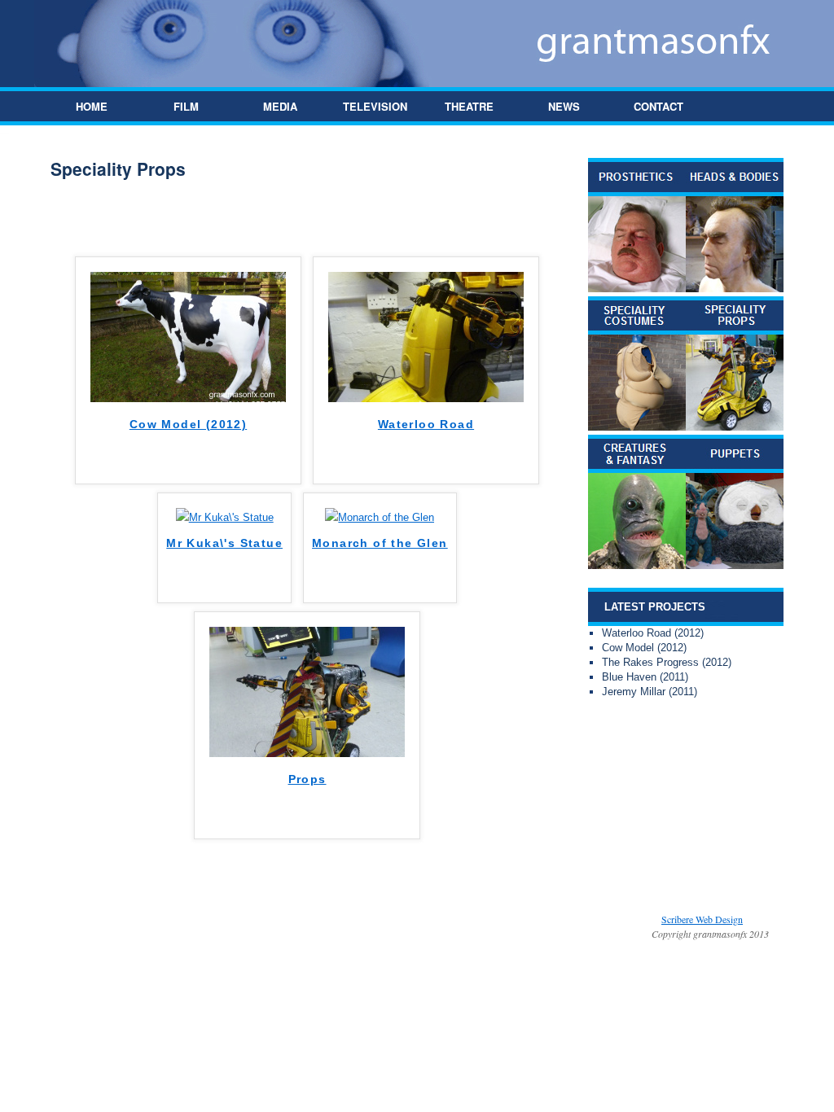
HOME (92, 106)
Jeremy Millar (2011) (649, 691)
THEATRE (469, 106)
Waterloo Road (426, 424)
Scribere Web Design (702, 919)
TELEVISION (375, 106)
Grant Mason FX (282, 919)
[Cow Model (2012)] (188, 398)
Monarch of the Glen (380, 542)
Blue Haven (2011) (645, 677)
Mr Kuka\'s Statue (224, 542)
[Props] (307, 753)
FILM (186, 106)
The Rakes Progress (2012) (666, 662)
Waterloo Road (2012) (653, 633)
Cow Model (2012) (188, 424)
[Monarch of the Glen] (379, 517)
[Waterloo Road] (426, 398)
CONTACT (658, 106)
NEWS (564, 106)
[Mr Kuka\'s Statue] (225, 517)
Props (307, 779)
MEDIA (280, 106)
